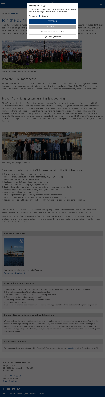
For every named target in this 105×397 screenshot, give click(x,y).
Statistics (45, 16)
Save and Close (52, 27)
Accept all (52, 21)
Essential (34, 16)
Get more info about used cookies (52, 32)
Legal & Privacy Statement (52, 37)
